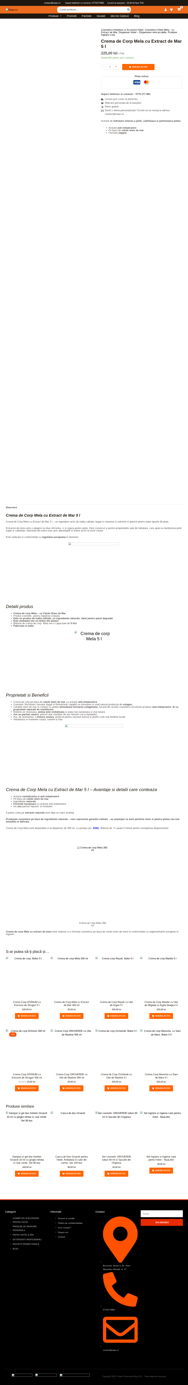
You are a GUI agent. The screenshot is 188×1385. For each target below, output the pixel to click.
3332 (95, 828)
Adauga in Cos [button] (28, 1016)
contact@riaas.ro (52, 3)
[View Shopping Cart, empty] (179, 10)
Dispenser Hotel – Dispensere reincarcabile (142, 32)
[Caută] (129, 10)
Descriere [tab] (11, 507)
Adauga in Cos (139, 67)
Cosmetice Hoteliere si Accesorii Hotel (122, 29)
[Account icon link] (165, 9)
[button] (60, 16)
